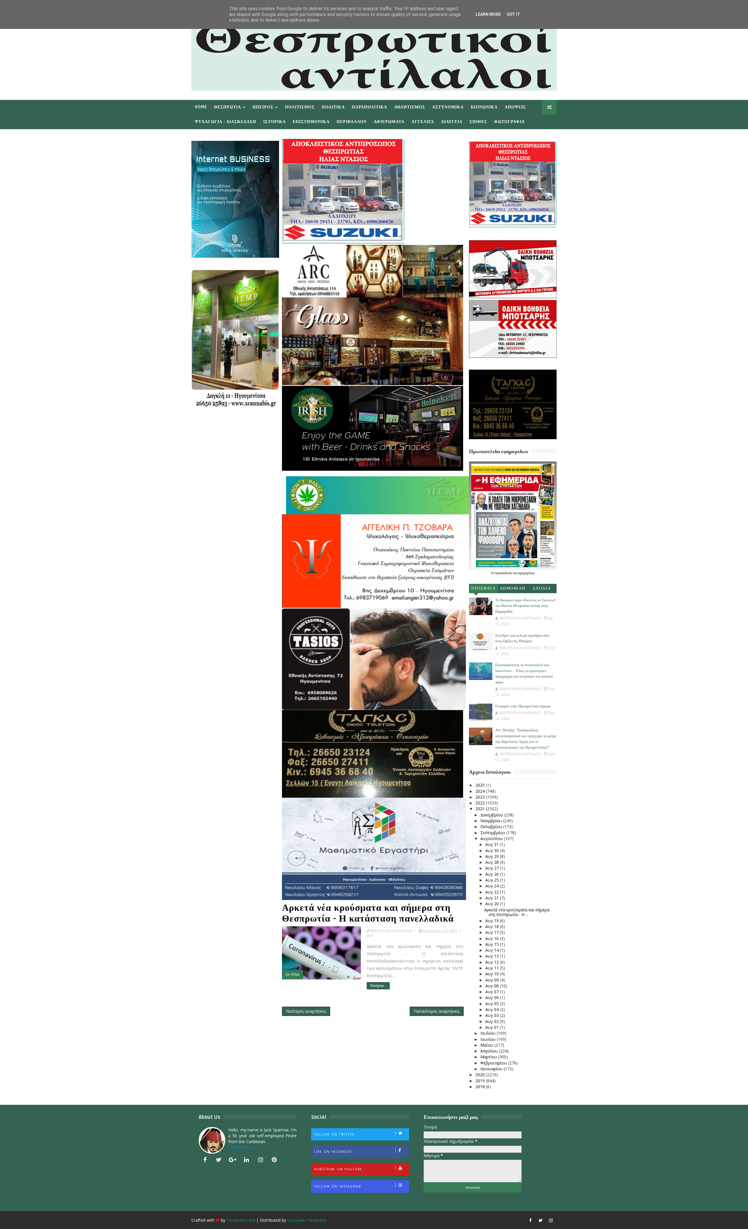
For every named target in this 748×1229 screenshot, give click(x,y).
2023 (480, 797)
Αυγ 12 (492, 962)
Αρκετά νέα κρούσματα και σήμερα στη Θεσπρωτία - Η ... (516, 912)
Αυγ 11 (492, 968)
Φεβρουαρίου (494, 1063)
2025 (480, 785)
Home (201, 107)
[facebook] (205, 1160)
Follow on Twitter (334, 1134)
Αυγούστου (492, 838)
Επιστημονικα (311, 121)
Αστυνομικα (448, 107)
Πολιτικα (333, 107)
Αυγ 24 (492, 886)
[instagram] (260, 1160)
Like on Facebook (333, 1152)
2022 (480, 803)
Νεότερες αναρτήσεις (306, 1011)
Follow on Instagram (337, 1186)
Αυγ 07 (492, 991)
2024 (480, 791)
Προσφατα (483, 588)
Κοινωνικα (484, 107)
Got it (513, 14)
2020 (480, 1074)
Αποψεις (515, 107)
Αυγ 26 (492, 874)
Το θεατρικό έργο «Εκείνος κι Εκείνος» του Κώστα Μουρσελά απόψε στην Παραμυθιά (525, 606)
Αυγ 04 (492, 1009)
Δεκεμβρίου (492, 815)
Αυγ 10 (492, 974)
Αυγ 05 (492, 1003)
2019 (480, 1080)
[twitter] (219, 1160)
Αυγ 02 (492, 1021)
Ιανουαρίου (492, 1069)
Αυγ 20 (492, 903)
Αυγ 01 (492, 1027)
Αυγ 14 (492, 950)
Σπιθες (478, 121)
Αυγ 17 (492, 932)
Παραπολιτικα (369, 107)
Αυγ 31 (492, 844)
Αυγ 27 (492, 868)
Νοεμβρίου (491, 820)
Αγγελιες (422, 121)
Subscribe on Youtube (338, 1169)
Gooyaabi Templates (307, 1220)
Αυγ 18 (492, 926)
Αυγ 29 (492, 856)
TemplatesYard (240, 1220)
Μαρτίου (489, 1057)
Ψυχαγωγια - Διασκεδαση (225, 121)
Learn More (488, 14)
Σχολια (542, 588)
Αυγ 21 (492, 898)
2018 (480, 1086)
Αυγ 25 (492, 880)
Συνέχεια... (378, 986)
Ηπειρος (262, 107)
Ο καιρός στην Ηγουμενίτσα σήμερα (523, 706)
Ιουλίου (488, 1033)
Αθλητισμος (409, 107)
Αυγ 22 (492, 892)
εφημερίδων (526, 573)
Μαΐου (487, 1045)
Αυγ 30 (492, 850)
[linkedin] (246, 1160)
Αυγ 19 (492, 920)
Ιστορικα (274, 121)
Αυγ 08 (492, 986)
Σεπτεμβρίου (493, 832)
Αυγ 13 (492, 956)
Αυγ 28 (492, 862)
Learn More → (242, 1147)
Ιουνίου (488, 1039)
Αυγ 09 (492, 980)
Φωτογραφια (509, 121)
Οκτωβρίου (491, 826)
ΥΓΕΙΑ (295, 974)
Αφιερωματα (389, 121)
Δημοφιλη (513, 588)
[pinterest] (274, 1160)
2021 (480, 808)
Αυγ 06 (492, 997)
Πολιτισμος (300, 107)
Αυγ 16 (492, 938)
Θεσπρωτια (227, 107)
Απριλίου (489, 1051)
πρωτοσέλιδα (504, 573)
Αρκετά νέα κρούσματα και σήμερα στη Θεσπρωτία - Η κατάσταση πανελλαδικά (368, 913)
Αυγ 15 (492, 944)
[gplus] (232, 1160)
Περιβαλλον (352, 121)
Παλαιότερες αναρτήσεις (437, 1011)
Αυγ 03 (492, 1015)
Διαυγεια (452, 121)
